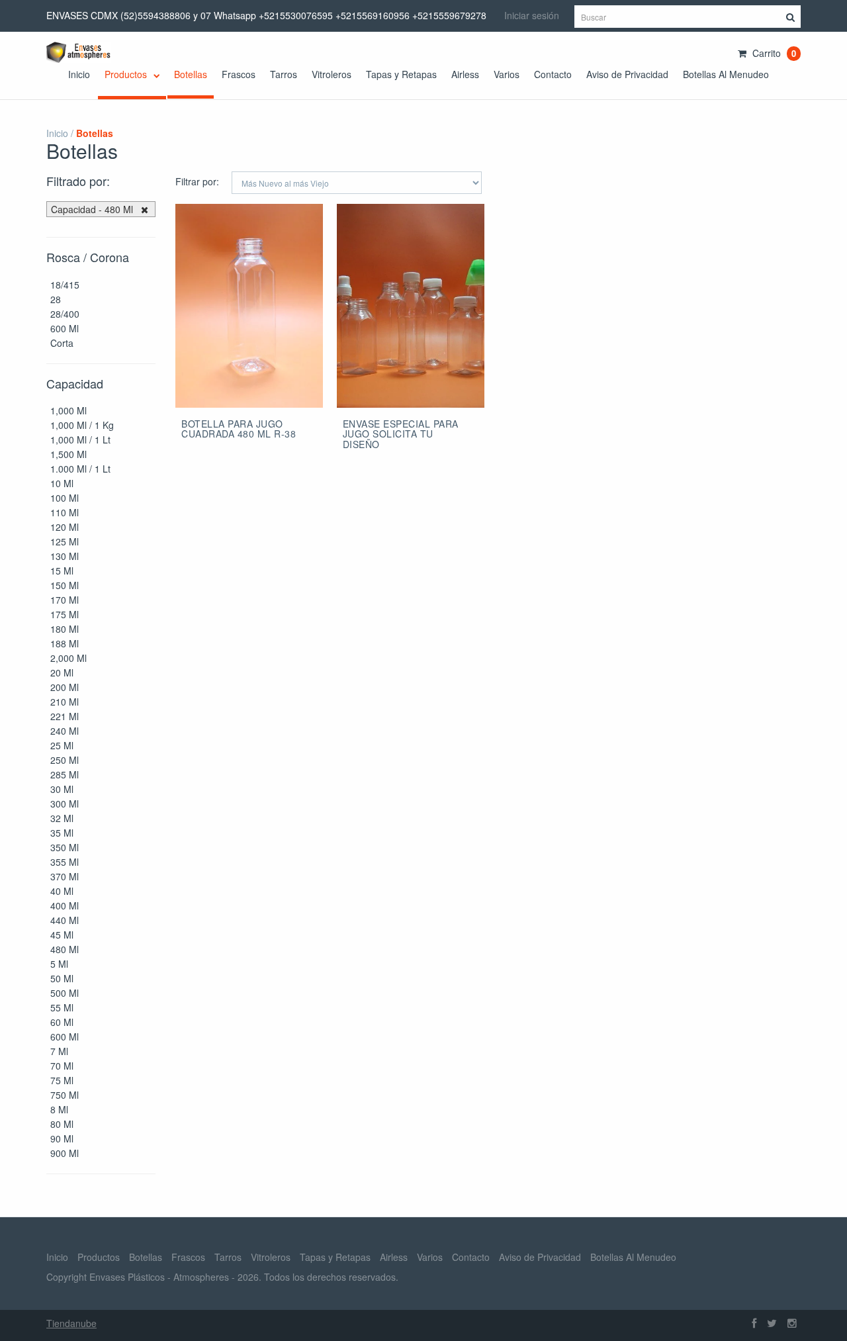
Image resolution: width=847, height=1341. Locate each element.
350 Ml (64, 847)
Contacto (553, 74)
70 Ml (61, 1065)
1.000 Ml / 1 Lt (80, 468)
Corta (61, 342)
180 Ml (64, 628)
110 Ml (64, 512)
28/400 (64, 313)
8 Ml (59, 1109)
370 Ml (64, 876)
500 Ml (64, 992)
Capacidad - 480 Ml (92, 209)
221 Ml (64, 716)
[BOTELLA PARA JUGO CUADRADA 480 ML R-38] (249, 307)
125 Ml (64, 541)
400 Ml (64, 905)
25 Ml (61, 745)
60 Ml (61, 1022)
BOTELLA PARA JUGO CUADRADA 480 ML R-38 (238, 428)
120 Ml (64, 526)
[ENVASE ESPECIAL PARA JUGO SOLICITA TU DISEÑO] (410, 307)
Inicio (79, 74)
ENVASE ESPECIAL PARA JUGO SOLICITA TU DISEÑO (401, 434)
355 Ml (64, 861)
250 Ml (64, 759)
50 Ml (61, 978)
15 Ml (61, 570)
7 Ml (59, 1051)
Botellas (190, 74)
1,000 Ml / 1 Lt (80, 439)
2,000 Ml (68, 658)
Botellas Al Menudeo (726, 74)
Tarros (283, 74)
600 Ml (64, 328)
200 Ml (64, 687)
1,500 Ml (68, 454)
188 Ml (64, 643)
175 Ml (64, 614)
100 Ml (64, 497)
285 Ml (64, 774)
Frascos (238, 74)
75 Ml (61, 1080)
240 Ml (64, 730)
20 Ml (61, 672)
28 (55, 299)
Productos (127, 74)
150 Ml (64, 585)
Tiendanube (71, 1323)
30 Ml (61, 789)
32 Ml (61, 818)
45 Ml (61, 934)
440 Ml (64, 920)
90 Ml (61, 1138)
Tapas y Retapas (401, 74)
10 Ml (61, 483)
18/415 (64, 284)
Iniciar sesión (531, 15)
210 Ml (64, 701)
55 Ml (61, 1007)
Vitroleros (331, 74)
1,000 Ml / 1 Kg (82, 425)
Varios (506, 74)
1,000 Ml (68, 410)
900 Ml (64, 1153)
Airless (465, 74)
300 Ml (64, 803)
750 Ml (64, 1094)
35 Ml (61, 832)
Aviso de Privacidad (627, 74)
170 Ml (64, 599)
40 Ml (61, 891)
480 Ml (64, 949)
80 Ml (61, 1124)
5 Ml (59, 963)
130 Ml (64, 556)
